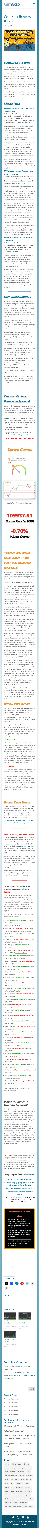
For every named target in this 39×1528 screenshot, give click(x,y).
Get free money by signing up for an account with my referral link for (19, 1183)
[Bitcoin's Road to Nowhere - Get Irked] (19, 499)
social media (20, 1499)
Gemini (29, 858)
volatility (31, 1506)
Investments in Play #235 (23, 1322)
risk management (25, 1495)
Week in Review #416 (13, 1406)
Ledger (21, 846)
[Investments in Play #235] (25, 1316)
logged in (18, 1366)
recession (8, 1495)
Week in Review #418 (13, 1399)
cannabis (29, 1468)
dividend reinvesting (11, 1475)
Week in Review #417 (13, 1402)
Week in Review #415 (13, 1410)
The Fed (15, 1503)
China (6, 1472)
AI (8, 1464)
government (19, 1483)
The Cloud (8, 1503)
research (15, 1495)
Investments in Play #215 (9, 1340)
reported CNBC (26, 122)
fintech (17, 1479)
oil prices (29, 1487)
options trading (9, 1491)
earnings (21, 1475)
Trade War (8, 1506)
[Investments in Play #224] (10, 1316)
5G (5, 1464)
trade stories (23, 1503)
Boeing (13, 1468)
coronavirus (21, 1472)
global (6, 1483)
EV (12, 1479)
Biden (19, 1464)
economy (29, 1475)
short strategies (9, 1499)
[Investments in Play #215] (10, 1334)
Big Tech (26, 1464)
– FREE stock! (14, 1431)
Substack (9, 418)
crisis (29, 1472)
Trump (25, 1506)
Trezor (29, 846)
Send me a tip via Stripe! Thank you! (19, 1179)
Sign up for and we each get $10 (19, 1188)
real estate (28, 1491)
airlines (14, 1464)
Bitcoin (7, 1468)
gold (12, 1483)
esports (7, 1479)
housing (27, 1483)
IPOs (12, 1487)
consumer (13, 1472)
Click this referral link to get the (19, 1193)
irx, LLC (28, 1521)
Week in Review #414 (13, 1414)
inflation (7, 1487)
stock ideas (29, 1499)
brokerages (20, 1468)
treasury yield (17, 1506)
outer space (19, 1491)
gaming (28, 1479)
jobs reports (20, 1487)
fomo (22, 1479)
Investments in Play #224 (9, 1322)
